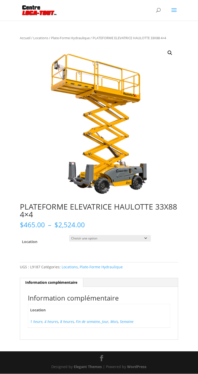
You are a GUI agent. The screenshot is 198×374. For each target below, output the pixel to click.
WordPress (136, 366)
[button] (170, 52)
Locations (40, 38)
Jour (105, 321)
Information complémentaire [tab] (51, 282)
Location (29, 241)
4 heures (51, 321)
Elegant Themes (88, 366)
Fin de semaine (88, 321)
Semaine (127, 321)
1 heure (36, 321)
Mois (114, 321)
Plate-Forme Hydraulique (70, 38)
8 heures (67, 321)
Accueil (25, 38)
